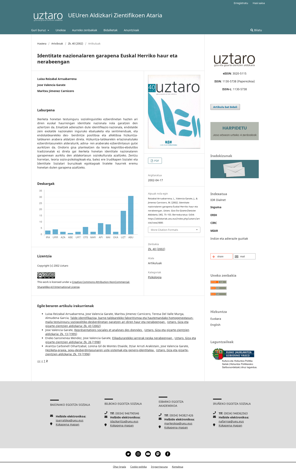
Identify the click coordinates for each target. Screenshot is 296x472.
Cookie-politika (138, 466)
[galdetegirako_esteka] (234, 177)
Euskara (215, 319)
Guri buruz (39, 30)
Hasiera (41, 43)
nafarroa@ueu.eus (231, 421)
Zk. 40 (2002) (75, 43)
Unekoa (61, 30)
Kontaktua (177, 466)
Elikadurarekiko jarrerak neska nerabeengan (142, 338)
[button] (221, 256)
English (215, 325)
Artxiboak (57, 43)
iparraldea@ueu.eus (69, 420)
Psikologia (154, 277)
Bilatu (257, 30)
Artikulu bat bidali (225, 107)
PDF (156, 161)
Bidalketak (110, 30)
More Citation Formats (164, 230)
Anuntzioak (131, 30)
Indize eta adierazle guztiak (229, 238)
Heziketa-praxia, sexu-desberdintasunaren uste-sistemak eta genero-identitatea (99, 350)
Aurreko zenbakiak (84, 30)
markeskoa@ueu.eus (178, 423)
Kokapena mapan (67, 424)
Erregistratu (241, 3)
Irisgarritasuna (159, 466)
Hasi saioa (259, 3)
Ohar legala (119, 466)
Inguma (215, 207)
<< (38, 361)
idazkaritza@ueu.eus (124, 421)
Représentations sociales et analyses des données (108, 330)
